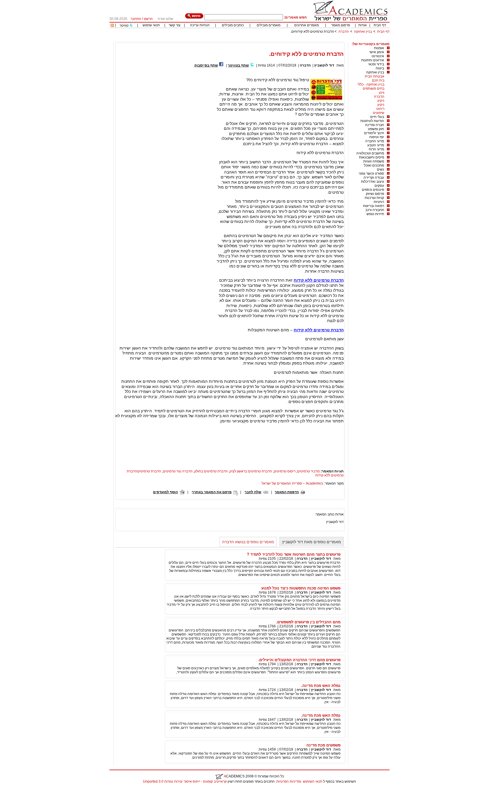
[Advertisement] (284, 40)
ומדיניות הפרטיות (288, 781)
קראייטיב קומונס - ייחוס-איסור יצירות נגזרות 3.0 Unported (185, 781)
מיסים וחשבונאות (371, 157)
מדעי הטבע (375, 145)
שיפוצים (378, 113)
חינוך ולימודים (374, 133)
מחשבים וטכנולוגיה (370, 153)
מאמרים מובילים (268, 25)
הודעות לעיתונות (372, 121)
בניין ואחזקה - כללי (371, 84)
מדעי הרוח (376, 149)
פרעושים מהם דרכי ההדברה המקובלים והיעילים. (299, 660)
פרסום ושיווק (375, 194)
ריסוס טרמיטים (284, 471)
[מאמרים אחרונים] (112, 26)
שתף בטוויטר (238, 65)
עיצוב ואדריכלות (372, 182)
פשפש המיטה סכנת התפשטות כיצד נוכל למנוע (300, 588)
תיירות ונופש (375, 214)
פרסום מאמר (340, 25)
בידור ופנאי (376, 64)
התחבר (136, 19)
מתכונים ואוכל (374, 165)
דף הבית (380, 25)
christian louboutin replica (22, 789)
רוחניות (379, 202)
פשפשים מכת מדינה (323, 745)
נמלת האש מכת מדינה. (320, 685)
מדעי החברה (374, 141)
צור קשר (174, 25)
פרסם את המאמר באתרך (212, 492)
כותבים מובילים (233, 25)
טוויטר (124, 25)
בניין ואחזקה (362, 31)
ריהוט (380, 109)
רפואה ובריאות (373, 206)
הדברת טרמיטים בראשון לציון (251, 471)
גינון (381, 92)
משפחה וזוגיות (373, 161)
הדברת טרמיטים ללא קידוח (319, 280)
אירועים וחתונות (372, 60)
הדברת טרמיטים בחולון (211, 471)
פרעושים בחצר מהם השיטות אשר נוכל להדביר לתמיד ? (293, 554)
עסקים (379, 186)
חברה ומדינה (374, 125)
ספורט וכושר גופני (371, 173)
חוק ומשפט (376, 129)
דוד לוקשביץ (324, 65)
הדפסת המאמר (287, 492)
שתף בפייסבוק (206, 65)
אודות (362, 25)
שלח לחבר (253, 492)
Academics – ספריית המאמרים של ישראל (292, 483)
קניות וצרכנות (374, 198)
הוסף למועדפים (165, 492)
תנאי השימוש (312, 781)
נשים (380, 169)
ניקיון (380, 101)
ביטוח (380, 68)
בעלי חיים (377, 117)
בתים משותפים (373, 88)
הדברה (343, 31)
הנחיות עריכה (200, 25)
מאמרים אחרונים (306, 25)
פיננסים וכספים (373, 190)
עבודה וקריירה (374, 177)
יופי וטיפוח (376, 137)
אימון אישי (376, 52)
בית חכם (378, 80)
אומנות (379, 48)
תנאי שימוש (151, 25)
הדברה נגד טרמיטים (178, 471)
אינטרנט (378, 56)
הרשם (148, 19)
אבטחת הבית (374, 76)
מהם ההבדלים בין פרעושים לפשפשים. (308, 622)
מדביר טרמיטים (308, 471)
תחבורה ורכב (374, 210)
